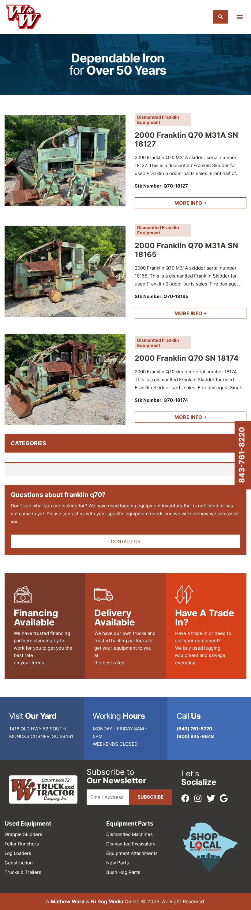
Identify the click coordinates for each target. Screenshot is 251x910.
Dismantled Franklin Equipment (158, 119)
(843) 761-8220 (194, 729)
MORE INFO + (190, 203)
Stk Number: (161, 186)
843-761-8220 (241, 455)
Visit (33, 716)
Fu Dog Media (107, 901)
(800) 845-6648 (195, 736)
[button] (239, 17)
